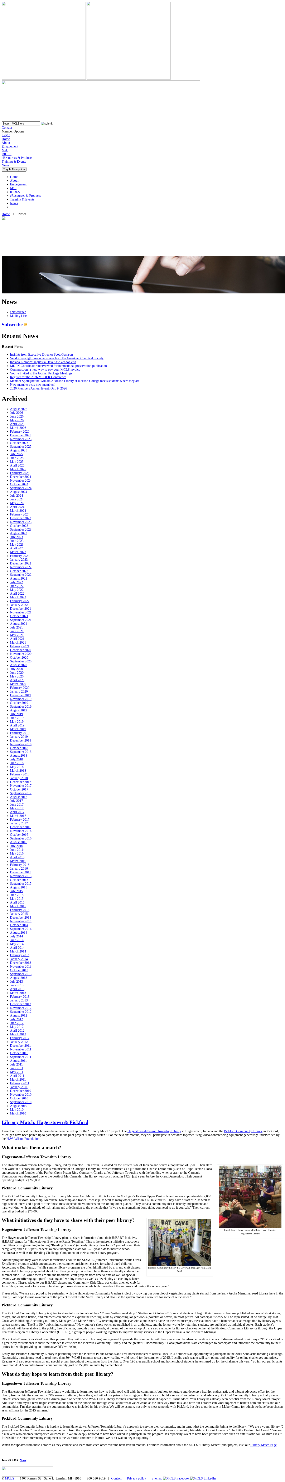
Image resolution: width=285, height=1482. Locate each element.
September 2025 (21, 446)
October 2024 (19, 484)
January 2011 (19, 1087)
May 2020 (17, 676)
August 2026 (18, 409)
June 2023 (17, 540)
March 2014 (18, 951)
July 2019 (16, 714)
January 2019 (19, 736)
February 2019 (19, 733)
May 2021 (17, 635)
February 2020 (19, 687)
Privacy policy (136, 1478)
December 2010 (20, 1091)
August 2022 (18, 578)
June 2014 (17, 940)
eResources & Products (17, 157)
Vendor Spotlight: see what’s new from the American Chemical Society (56, 358)
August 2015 (18, 887)
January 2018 (19, 778)
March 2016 (18, 861)
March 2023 (18, 552)
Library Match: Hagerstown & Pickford (45, 1122)
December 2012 (20, 1004)
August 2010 (18, 1106)
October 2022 (19, 571)
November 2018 (21, 744)
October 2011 (19, 1053)
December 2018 (20, 740)
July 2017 (16, 800)
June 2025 (17, 458)
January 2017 (19, 823)
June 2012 (17, 1023)
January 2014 (19, 959)
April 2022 (17, 593)
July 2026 (16, 412)
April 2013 (17, 989)
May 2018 (17, 767)
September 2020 (21, 661)
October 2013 (19, 970)
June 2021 (17, 631)
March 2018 (18, 770)
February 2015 (19, 910)
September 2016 (21, 838)
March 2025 (18, 469)
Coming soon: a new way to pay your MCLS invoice (45, 369)
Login (6, 135)
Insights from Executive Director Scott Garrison (41, 354)
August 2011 (18, 1060)
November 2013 (21, 966)
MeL (5, 150)
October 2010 (19, 1098)
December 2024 (20, 476)
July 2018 (16, 759)
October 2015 (19, 880)
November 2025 (21, 439)
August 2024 (18, 492)
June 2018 (17, 763)
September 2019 (21, 706)
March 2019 (18, 729)
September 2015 (21, 883)
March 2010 (18, 1113)
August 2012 (18, 1015)
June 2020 (17, 672)
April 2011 (17, 1075)
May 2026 (17, 420)
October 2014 (19, 925)
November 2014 (21, 921)
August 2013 (18, 977)
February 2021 (19, 646)
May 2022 (17, 589)
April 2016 (17, 857)
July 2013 (16, 981)
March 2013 (18, 993)
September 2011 (20, 1057)
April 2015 (17, 902)
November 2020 (21, 654)
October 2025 (19, 443)
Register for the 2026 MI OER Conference (38, 377)
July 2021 (16, 627)
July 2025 (16, 454)
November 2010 (21, 1094)
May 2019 (17, 721)
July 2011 (16, 1064)
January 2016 (19, 868)
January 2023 (19, 559)
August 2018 (18, 755)
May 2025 (17, 461)
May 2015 (17, 898)
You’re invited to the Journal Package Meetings (41, 373)
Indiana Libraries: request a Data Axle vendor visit (43, 362)
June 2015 (17, 895)
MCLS (9, 1478)
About (6, 142)
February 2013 (19, 996)
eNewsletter (18, 312)
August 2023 (18, 533)
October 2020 (19, 657)
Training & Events (14, 161)
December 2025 (20, 435)
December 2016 (20, 827)
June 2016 (17, 849)
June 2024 (17, 499)
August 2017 (18, 797)
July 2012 (16, 1019)
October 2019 (19, 702)
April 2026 (17, 424)
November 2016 (21, 831)
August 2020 (18, 665)
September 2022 (21, 574)
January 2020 (19, 691)
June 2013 (17, 985)
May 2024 (17, 503)
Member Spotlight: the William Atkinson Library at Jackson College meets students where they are (74, 381)
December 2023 (20, 518)
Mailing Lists (18, 315)
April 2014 (17, 947)
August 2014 (18, 932)
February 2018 (19, 774)
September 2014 (21, 929)
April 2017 (17, 812)
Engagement (10, 146)
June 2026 (17, 416)
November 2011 (20, 1049)
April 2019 (17, 725)
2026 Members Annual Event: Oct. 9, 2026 (38, 388)
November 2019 (21, 699)
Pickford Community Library (243, 1131)
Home (6, 139)
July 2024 (16, 495)
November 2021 (21, 612)
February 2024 (19, 514)
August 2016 (18, 842)
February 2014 (19, 955)
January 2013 (19, 1000)
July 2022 (16, 582)
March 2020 (18, 684)
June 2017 (17, 804)
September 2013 (21, 974)
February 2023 (19, 556)
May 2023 (17, 544)
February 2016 (19, 864)
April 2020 (17, 680)
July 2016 (16, 846)
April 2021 (17, 638)
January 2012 (19, 1042)
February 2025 (19, 473)
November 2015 (21, 876)
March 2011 (18, 1079)
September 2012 (21, 1011)
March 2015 (18, 906)
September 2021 (21, 620)
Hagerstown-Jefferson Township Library (154, 1131)
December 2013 (20, 962)
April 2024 (17, 507)
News (5, 165)
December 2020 (20, 650)
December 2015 (20, 872)
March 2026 (18, 427)
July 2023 (16, 537)
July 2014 (16, 936)
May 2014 (17, 944)
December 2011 (20, 1045)
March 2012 (18, 1034)
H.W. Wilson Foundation (22, 1138)
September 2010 (21, 1102)
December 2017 (20, 782)
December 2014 (20, 917)
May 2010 (17, 1109)
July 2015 (16, 891)
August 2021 (18, 623)
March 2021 (18, 642)
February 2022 (19, 601)
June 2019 (17, 718)
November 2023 (21, 522)
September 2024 (21, 488)
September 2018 (21, 751)
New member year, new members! (32, 384)
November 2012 (21, 1008)
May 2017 (17, 808)
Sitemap (157, 1478)
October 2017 (19, 789)
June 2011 (16, 1068)
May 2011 (16, 1072)
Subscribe (12, 324)
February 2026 (19, 431)
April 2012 (17, 1030)
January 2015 (19, 913)
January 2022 (19, 605)
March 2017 (18, 815)
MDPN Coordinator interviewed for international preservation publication (58, 366)
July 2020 (16, 669)
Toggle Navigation (14, 169)
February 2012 (19, 1038)
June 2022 (17, 586)
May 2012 (17, 1026)
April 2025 (17, 465)
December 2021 (20, 608)
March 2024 (18, 510)
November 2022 (21, 567)
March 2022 (18, 597)
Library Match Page (263, 1445)
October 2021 (19, 616)
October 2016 (19, 834)
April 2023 (17, 548)
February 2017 (19, 819)
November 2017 (21, 785)
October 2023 (19, 525)
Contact (7, 127)
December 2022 (20, 563)
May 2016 (17, 853)
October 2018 (19, 748)
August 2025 (18, 450)
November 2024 (21, 480)
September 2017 (21, 793)
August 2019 (18, 710)
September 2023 (21, 529)
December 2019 (20, 695)
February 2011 (19, 1083)
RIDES (6, 154)
